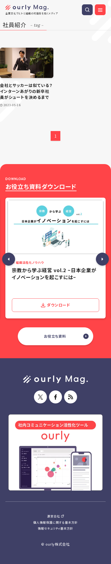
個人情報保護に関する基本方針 (55, 522)
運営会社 (53, 516)
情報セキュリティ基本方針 (56, 528)
